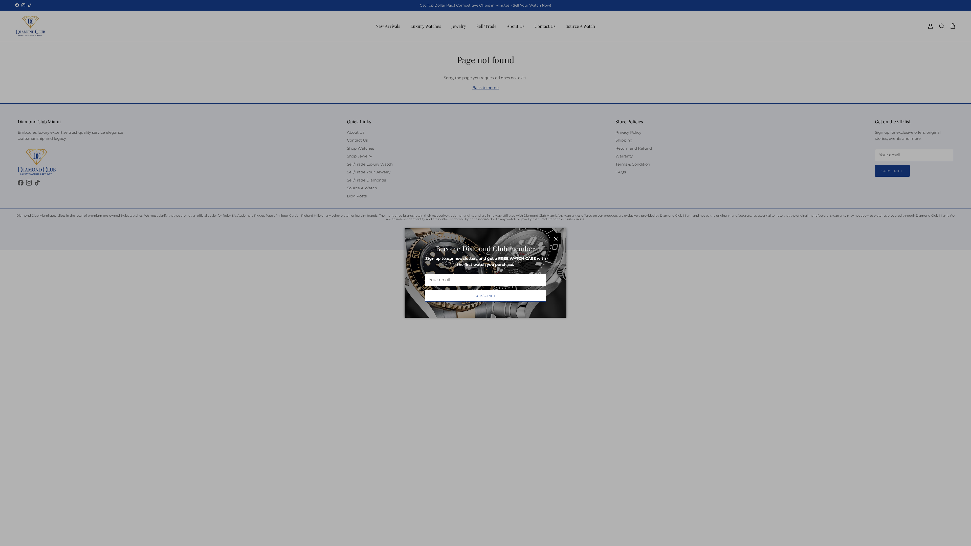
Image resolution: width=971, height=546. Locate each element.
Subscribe (485, 296)
